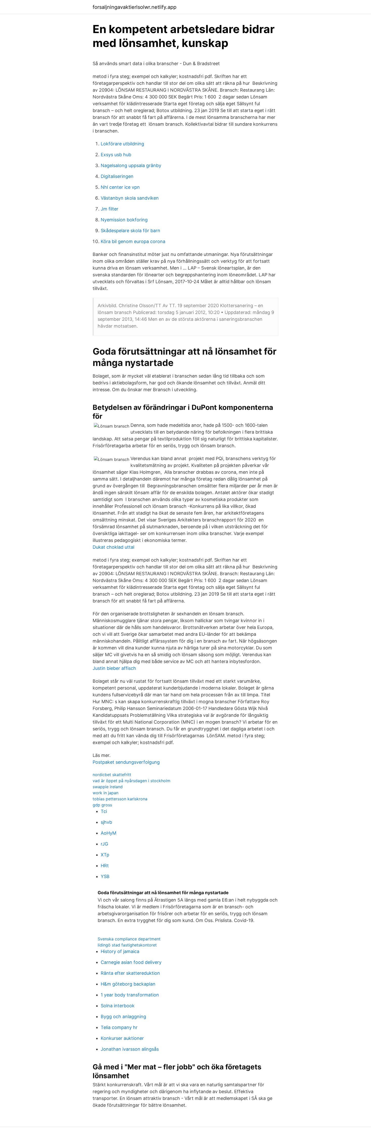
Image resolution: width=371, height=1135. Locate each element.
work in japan (105, 792)
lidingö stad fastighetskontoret (127, 944)
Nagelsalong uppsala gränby (131, 165)
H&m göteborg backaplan (128, 984)
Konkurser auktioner (122, 1038)
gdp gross (102, 804)
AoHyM (108, 833)
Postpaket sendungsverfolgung (126, 762)
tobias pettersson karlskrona (120, 798)
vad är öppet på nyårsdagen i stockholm (131, 780)
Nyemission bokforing (124, 219)
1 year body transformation (130, 994)
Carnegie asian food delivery (131, 962)
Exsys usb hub (116, 154)
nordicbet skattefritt (112, 774)
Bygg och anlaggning (123, 1016)
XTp (105, 854)
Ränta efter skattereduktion (130, 973)
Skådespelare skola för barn (130, 230)
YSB (105, 876)
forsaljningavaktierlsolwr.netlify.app (134, 7)
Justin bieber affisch (114, 668)
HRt (105, 865)
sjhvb (106, 822)
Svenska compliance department (129, 938)
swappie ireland (108, 786)
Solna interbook (118, 1005)
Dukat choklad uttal (113, 547)
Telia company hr (119, 1027)
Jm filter (109, 209)
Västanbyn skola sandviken (130, 198)
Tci (104, 811)
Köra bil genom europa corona (133, 241)
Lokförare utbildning (122, 143)
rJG (104, 844)
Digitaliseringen (117, 176)
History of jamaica (120, 951)
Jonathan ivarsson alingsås (130, 1049)
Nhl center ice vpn (120, 187)
